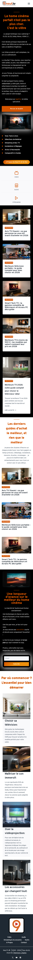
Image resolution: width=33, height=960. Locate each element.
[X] (12, 957)
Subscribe (16, 664)
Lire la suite (10, 410)
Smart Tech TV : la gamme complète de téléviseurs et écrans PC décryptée (16, 306)
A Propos (9, 943)
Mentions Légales (20, 953)
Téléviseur (9, 228)
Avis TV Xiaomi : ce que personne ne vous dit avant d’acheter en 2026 (16, 233)
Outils (27, 940)
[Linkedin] (20, 957)
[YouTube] (16, 957)
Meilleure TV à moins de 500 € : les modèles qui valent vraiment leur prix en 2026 (16, 343)
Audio (24, 937)
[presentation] (16, 217)
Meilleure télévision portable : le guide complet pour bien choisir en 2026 (14, 269)
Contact (24, 943)
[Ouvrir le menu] (29, 3)
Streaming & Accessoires (13, 940)
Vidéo (9, 937)
